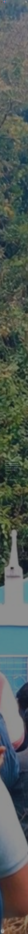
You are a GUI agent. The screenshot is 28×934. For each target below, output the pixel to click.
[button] (1, 2)
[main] (14, 467)
